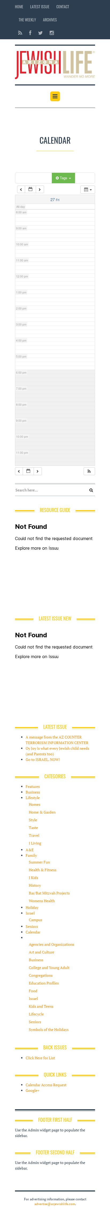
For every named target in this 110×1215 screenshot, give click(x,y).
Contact (62, 6)
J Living (35, 843)
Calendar (33, 932)
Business (33, 792)
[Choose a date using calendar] (30, 189)
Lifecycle (36, 1014)
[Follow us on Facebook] (30, 32)
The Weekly (27, 19)
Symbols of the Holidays (49, 1029)
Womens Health (42, 900)
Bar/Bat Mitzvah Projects (49, 893)
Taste (33, 827)
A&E (30, 849)
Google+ (32, 1090)
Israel (30, 913)
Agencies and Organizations (51, 944)
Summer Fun (39, 862)
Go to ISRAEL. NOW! (43, 759)
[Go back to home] (55, 64)
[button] (89, 471)
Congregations (41, 975)
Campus (35, 919)
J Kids (33, 877)
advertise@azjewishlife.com (54, 1204)
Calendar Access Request (46, 1084)
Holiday (32, 907)
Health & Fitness (42, 869)
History (35, 885)
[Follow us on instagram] (50, 32)
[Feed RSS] (20, 32)
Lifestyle (33, 797)
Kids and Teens (41, 1006)
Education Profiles (44, 983)
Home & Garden (42, 812)
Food (33, 990)
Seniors (32, 926)
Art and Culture (41, 952)
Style (33, 819)
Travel (34, 835)
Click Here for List (40, 1057)
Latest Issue (39, 6)
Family (31, 855)
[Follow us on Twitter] (40, 32)
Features (33, 786)
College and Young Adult (49, 967)
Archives (50, 19)
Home (19, 6)
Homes (34, 804)
